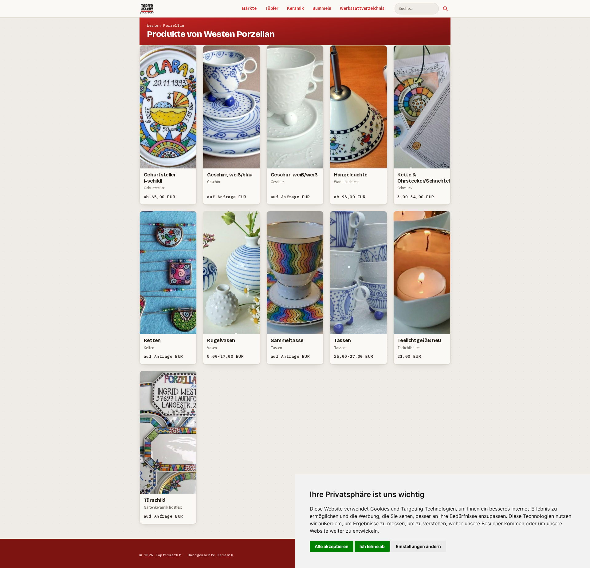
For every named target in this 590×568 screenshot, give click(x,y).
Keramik (295, 8)
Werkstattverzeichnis (362, 8)
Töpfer (271, 8)
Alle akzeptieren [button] (331, 546)
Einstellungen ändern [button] (418, 546)
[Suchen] (445, 8)
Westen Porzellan (165, 25)
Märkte (249, 8)
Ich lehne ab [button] (372, 546)
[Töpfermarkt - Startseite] (147, 8)
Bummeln (322, 8)
